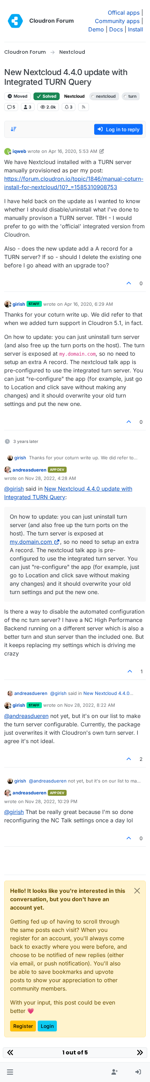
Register (23, 1026)
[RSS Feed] (83, 107)
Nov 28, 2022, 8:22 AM (89, 705)
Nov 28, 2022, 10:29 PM (51, 801)
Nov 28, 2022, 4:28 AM (50, 478)
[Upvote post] (129, 283)
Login (47, 1026)
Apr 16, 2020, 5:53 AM (72, 151)
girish (19, 304)
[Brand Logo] (15, 21)
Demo (96, 29)
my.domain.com (31, 541)
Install (135, 29)
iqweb (19, 151)
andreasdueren (29, 470)
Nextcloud (74, 96)
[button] (10, 1072)
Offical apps (124, 12)
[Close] (137, 891)
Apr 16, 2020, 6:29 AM (88, 304)
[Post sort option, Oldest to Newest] (13, 129)
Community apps (117, 20)
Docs (116, 29)
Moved (20, 96)
